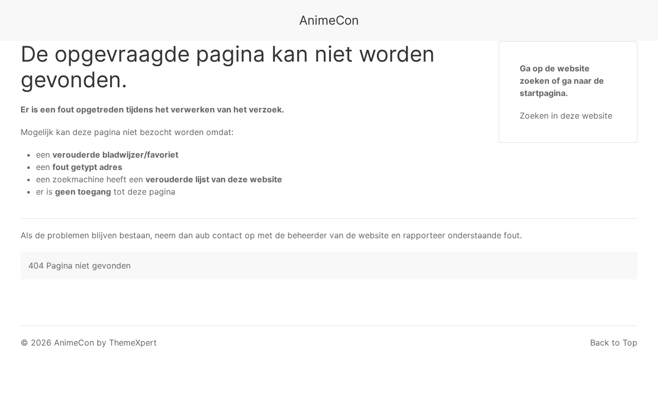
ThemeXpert (133, 342)
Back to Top (613, 342)
